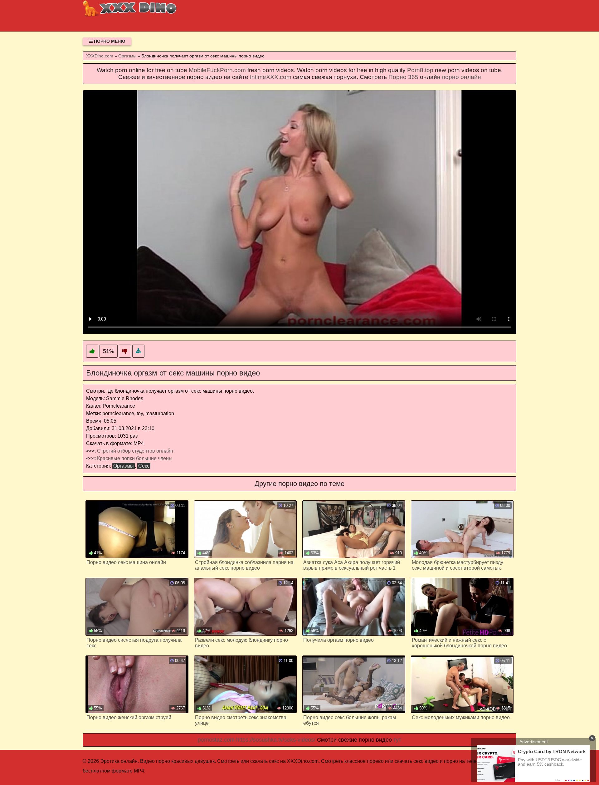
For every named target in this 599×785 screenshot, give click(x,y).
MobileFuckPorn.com (217, 70)
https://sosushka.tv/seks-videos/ (275, 740)
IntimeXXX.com (270, 77)
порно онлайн (461, 77)
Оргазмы (123, 466)
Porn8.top (420, 70)
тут (397, 740)
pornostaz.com (216, 740)
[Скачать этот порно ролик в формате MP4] (138, 351)
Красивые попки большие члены (135, 458)
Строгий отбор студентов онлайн (135, 451)
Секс (143, 466)
